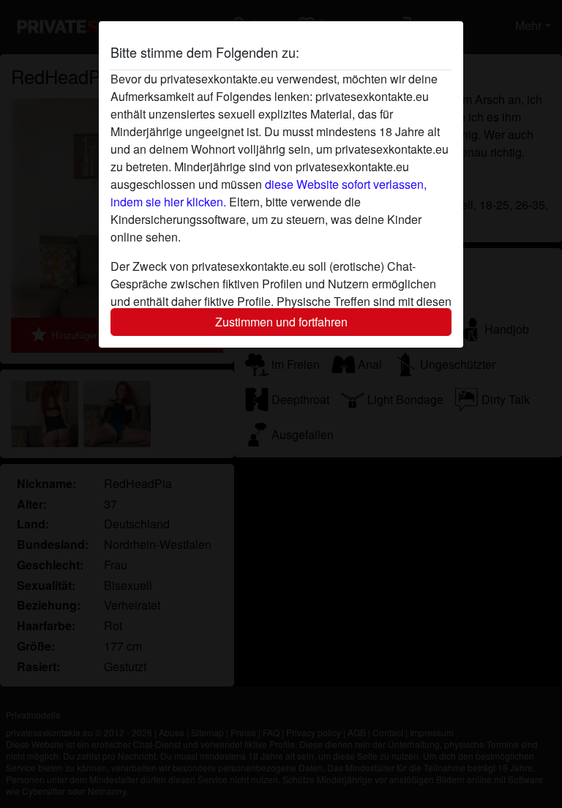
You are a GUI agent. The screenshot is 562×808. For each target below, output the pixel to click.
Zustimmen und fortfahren (281, 321)
